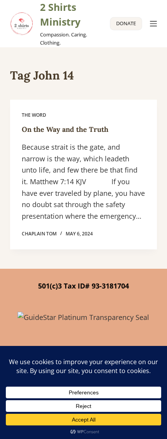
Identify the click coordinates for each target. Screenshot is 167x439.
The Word (34, 115)
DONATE (126, 23)
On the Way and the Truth (65, 129)
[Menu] (153, 23)
